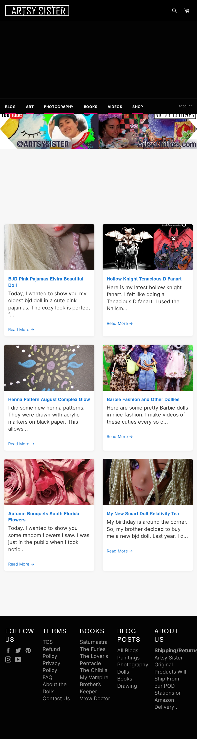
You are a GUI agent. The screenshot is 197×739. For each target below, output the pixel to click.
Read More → (21, 329)
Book (123, 679)
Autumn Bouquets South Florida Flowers (43, 516)
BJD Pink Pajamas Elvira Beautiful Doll (45, 281)
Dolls (123, 672)
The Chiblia (93, 670)
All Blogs (127, 650)
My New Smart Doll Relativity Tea (143, 513)
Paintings (128, 658)
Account (185, 106)
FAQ (47, 677)
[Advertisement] (98, 60)
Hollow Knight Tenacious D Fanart (144, 278)
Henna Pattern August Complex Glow (49, 399)
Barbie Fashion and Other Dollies (143, 399)
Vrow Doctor (95, 698)
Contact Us (56, 698)
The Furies (92, 649)
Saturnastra (93, 642)
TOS (48, 642)
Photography (132, 665)
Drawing (127, 686)
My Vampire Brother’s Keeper (94, 684)
